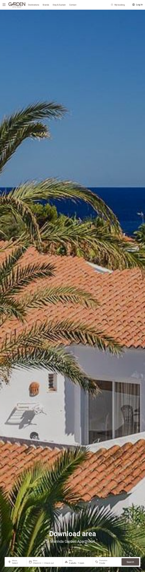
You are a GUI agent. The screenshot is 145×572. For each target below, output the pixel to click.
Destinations (33, 5)
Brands (46, 5)
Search (130, 561)
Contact (72, 5)
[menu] (4, 4)
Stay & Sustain (59, 5)
